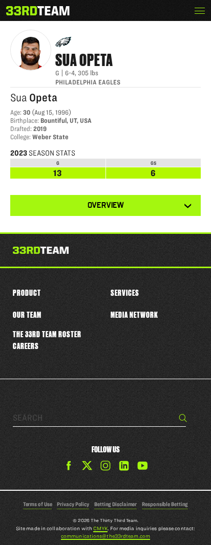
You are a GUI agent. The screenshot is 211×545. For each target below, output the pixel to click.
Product (27, 292)
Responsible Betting (165, 504)
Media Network (134, 314)
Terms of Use (37, 504)
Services (125, 292)
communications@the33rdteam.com (105, 536)
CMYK (100, 528)
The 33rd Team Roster (47, 334)
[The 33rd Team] (41, 251)
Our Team (27, 314)
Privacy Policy (73, 504)
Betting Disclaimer (115, 504)
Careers (26, 346)
